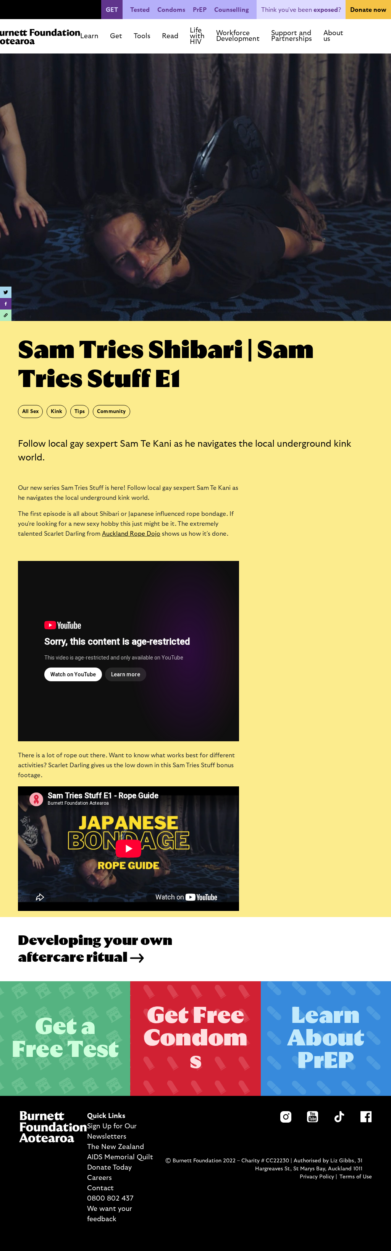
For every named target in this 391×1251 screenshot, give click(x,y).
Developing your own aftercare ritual (95, 949)
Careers (99, 1178)
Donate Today (109, 1167)
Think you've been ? (301, 10)
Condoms (171, 10)
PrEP (200, 10)
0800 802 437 (110, 1198)
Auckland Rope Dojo (131, 534)
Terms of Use (355, 1177)
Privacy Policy (317, 1177)
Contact (100, 1188)
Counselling (231, 10)
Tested (140, 10)
